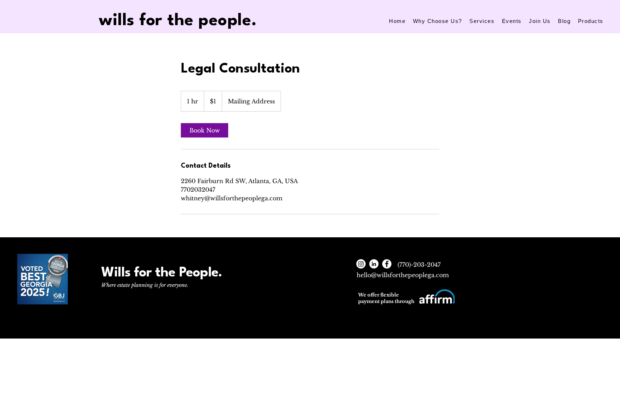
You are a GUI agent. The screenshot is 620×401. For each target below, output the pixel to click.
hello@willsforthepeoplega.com (403, 275)
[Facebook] (386, 264)
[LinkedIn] (374, 264)
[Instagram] (361, 264)
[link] (204, 130)
